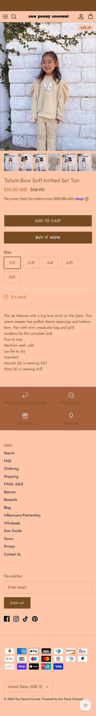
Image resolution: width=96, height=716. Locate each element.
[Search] (16, 16)
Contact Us (12, 554)
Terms (8, 538)
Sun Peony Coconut (27, 699)
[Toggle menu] (5, 16)
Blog (7, 507)
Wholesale (12, 523)
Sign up (17, 603)
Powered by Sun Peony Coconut (62, 699)
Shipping (11, 476)
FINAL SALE (13, 484)
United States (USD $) (25, 686)
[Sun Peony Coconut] (48, 16)
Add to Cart (48, 221)
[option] (48, 86)
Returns (10, 492)
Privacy (9, 546)
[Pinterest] (35, 619)
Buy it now (48, 237)
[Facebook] (7, 619)
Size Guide (13, 530)
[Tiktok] (25, 619)
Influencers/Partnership (22, 515)
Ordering (11, 468)
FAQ (7, 461)
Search (9, 453)
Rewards (10, 499)
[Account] (79, 16)
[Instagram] (16, 619)
